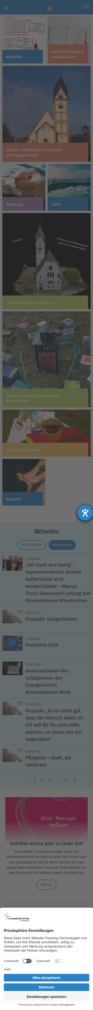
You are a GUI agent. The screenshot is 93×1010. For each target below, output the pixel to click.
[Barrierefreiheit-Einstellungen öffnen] (85, 513)
